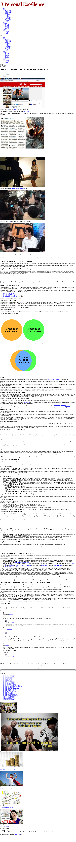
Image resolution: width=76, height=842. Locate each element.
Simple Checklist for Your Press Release (10, 296)
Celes (5, 71)
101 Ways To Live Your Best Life (9, 696)
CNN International (36, 153)
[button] (38, 35)
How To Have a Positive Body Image (9, 691)
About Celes (7, 31)
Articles (4, 9)
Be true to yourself (44, 565)
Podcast (4, 22)
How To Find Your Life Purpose (8, 687)
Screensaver (7, 28)
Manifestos (7, 25)
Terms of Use (17, 834)
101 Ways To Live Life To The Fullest (11, 566)
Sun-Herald (27, 154)
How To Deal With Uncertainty (8, 676)
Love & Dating (8, 17)
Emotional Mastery (8, 11)
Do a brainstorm (27, 402)
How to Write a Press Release (8, 294)
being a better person (58, 565)
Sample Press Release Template (8, 293)
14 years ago (11, 614)
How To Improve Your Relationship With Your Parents (12, 686)
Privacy (22, 834)
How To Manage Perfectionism (8, 677)
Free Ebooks (7, 24)
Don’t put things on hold (26, 565)
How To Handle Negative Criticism (9, 683)
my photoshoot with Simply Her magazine (17, 188)
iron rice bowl (67, 406)
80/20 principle (7, 456)
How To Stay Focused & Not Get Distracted (10, 695)
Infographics (7, 26)
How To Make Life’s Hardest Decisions (10, 694)
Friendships (7, 16)
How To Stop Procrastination (8, 693)
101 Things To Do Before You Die (9, 698)
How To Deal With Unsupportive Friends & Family (12, 685)
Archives (6, 21)
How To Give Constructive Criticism (9, 684)
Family (6, 15)
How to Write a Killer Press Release (9, 295)
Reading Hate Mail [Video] (5, 826)
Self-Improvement (8, 10)
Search (1, 65)
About (4, 30)
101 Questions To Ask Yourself (8, 699)
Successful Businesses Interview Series (22, 562)
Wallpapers (7, 27)
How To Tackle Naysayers (7, 680)
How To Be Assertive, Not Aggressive (7, 788)
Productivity (7, 13)
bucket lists (16, 109)
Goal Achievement (8, 12)
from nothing (63, 405)
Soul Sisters (9, 221)
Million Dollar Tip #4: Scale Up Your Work (8, 769)
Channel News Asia (65, 153)
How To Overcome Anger (7, 678)
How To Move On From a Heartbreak (9, 689)
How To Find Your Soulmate (8, 692)
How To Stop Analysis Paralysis (8, 681)
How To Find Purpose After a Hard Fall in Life (11, 688)
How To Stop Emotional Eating (8, 690)
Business (4, 72)
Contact (6, 33)
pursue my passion (57, 405)
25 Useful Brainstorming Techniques (6, 807)
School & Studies (8, 19)
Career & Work (7, 18)
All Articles (7, 20)
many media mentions (26, 111)
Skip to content (3, 0)
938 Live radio (71, 154)
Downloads (5, 23)
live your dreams (19, 565)
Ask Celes (7, 32)
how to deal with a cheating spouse (54, 379)
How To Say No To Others (7, 679)
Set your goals (11, 565)
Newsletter (4, 29)
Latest (4, 8)
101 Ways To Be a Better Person (8, 697)
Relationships (7, 14)
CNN (8, 109)
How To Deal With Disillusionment (9, 675)
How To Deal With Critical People (9, 682)
